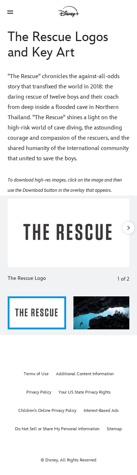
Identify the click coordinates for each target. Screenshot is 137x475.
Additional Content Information (85, 374)
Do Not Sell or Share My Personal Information (57, 429)
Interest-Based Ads (101, 410)
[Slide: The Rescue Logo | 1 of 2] (68, 232)
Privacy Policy (38, 392)
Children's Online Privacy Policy (47, 410)
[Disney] (68, 12)
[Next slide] (123, 232)
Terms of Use (36, 374)
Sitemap (114, 429)
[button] (10, 12)
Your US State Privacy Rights (84, 392)
